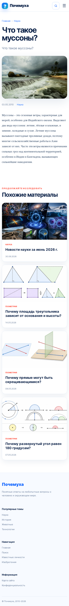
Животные (7, 524)
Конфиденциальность (13, 585)
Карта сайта (8, 580)
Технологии (8, 529)
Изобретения (9, 562)
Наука (17, 21)
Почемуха (13, 484)
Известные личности (13, 557)
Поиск (5, 552)
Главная (6, 21)
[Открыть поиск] (55, 5)
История (6, 519)
